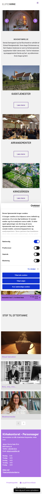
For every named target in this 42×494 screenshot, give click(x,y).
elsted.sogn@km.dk (13, 451)
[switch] (37, 247)
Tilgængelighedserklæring (11, 472)
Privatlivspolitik (12, 483)
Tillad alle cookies (21, 275)
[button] (35, 3)
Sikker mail (6, 470)
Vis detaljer (32, 269)
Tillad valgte (21, 281)
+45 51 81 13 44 (12, 449)
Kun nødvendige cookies (21, 287)
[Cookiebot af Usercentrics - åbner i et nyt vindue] (31, 206)
